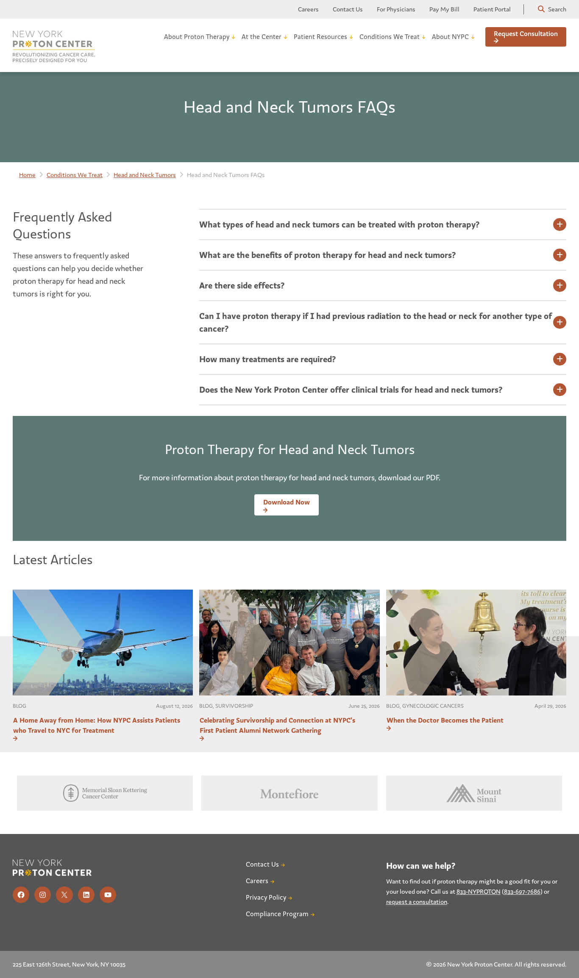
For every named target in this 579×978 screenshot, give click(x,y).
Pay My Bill (444, 9)
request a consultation (416, 902)
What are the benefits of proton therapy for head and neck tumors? (327, 255)
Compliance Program (277, 914)
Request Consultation (526, 34)
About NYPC (450, 37)
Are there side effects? (241, 285)
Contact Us (348, 9)
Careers (308, 9)
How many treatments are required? (267, 359)
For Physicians (396, 9)
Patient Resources (320, 37)
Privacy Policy (266, 897)
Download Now (286, 502)
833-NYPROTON (479, 891)
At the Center (261, 37)
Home (27, 175)
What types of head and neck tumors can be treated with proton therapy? (339, 224)
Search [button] (556, 9)
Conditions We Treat (389, 37)
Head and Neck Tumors (145, 175)
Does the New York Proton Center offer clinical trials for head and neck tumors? (350, 390)
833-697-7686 (522, 891)
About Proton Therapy (196, 37)
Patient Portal (492, 9)
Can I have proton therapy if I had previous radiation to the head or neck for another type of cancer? (375, 322)
